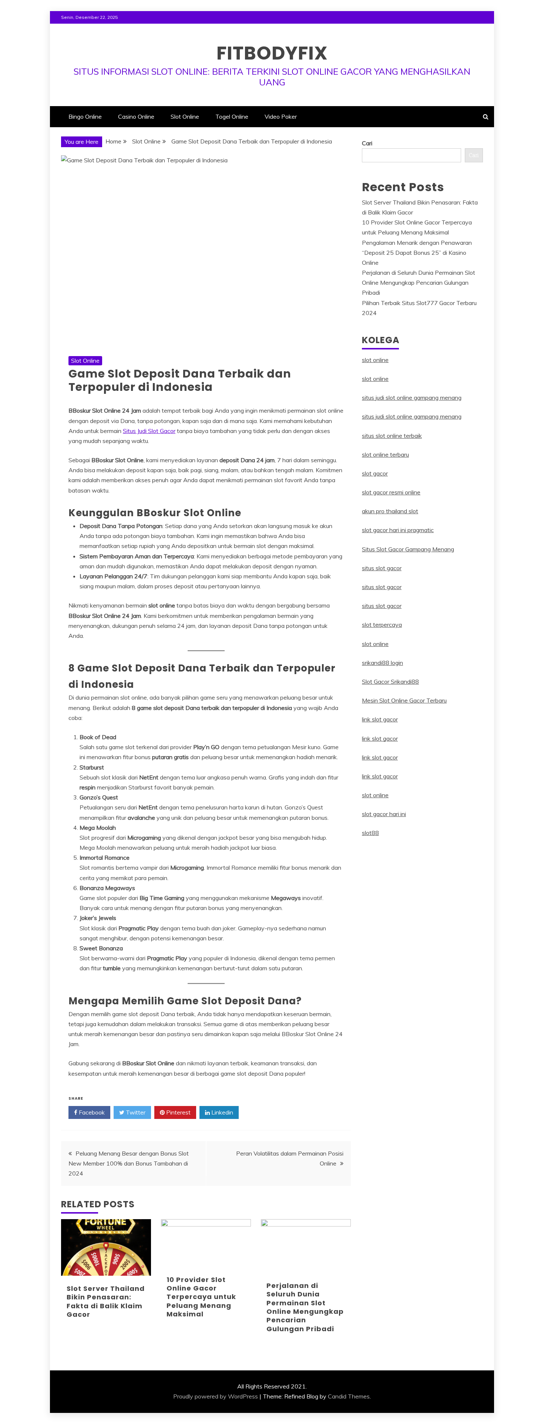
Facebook (91, 1112)
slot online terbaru (385, 454)
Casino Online (136, 116)
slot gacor (375, 473)
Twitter (134, 1112)
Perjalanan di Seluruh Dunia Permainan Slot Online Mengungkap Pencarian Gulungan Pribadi (305, 1307)
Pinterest (178, 1112)
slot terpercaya (382, 624)
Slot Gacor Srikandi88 (390, 681)
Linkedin (221, 1112)
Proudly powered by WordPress (215, 1396)
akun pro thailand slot (390, 511)
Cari (367, 143)
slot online (375, 359)
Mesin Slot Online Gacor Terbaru (404, 700)
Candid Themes (349, 1396)
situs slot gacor (382, 568)
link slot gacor (380, 719)
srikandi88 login (382, 662)
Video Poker (281, 116)
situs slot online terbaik (392, 435)
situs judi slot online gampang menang (411, 397)
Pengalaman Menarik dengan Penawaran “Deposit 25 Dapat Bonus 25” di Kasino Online (417, 252)
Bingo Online (85, 116)
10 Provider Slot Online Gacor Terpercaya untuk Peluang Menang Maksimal (201, 1297)
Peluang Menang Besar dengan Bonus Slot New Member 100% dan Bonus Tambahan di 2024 (128, 1163)
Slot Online (185, 116)
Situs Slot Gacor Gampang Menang (408, 549)
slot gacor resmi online (391, 492)
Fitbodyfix (272, 53)
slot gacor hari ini (384, 814)
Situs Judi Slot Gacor (149, 430)
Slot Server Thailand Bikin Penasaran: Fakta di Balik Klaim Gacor (106, 1301)
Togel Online (231, 116)
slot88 (370, 832)
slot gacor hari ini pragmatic (398, 530)
